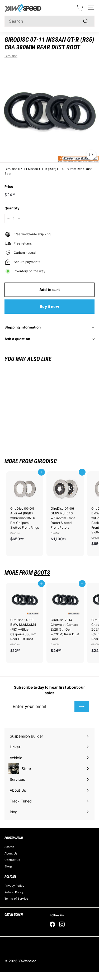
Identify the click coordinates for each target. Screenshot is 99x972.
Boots (42, 572)
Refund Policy (14, 892)
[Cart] (79, 8)
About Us (10, 853)
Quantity (12, 208)
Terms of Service (16, 898)
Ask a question (17, 339)
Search (9, 847)
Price (8, 186)
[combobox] (49, 21)
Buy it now (49, 306)
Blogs (8, 866)
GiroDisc (10, 56)
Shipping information (22, 327)
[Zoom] (91, 155)
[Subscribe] (81, 706)
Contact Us (12, 860)
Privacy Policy (14, 886)
